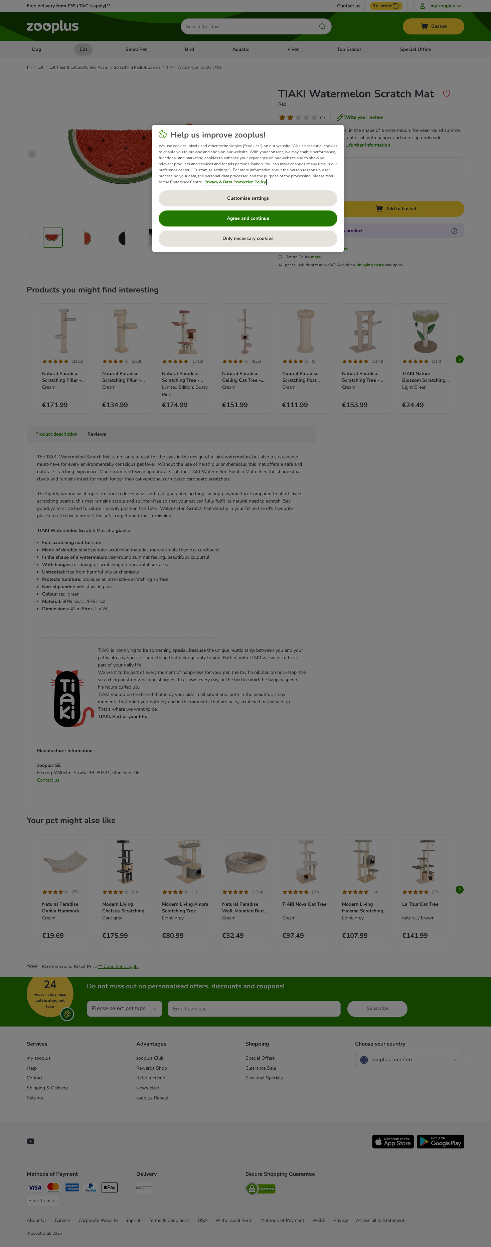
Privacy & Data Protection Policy (235, 182)
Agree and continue (248, 218)
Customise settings (248, 198)
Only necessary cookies (248, 238)
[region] (248, 188)
